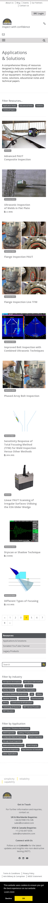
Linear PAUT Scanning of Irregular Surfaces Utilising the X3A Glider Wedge (20, 503)
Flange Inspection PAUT (18, 256)
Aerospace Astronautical (33, 682)
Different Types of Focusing (21, 602)
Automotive (24, 698)
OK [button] (23, 898)
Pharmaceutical (37, 698)
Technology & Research (11, 707)
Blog (18, 3)
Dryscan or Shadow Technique (22, 554)
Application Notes (9, 106)
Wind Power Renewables (26, 690)
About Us (10, 3)
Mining (5, 703)
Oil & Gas (28, 686)
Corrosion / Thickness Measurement (16, 728)
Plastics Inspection (35, 737)
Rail (32, 694)
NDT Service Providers (32, 707)
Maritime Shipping (9, 698)
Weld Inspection (9, 733)
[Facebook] (20, 858)
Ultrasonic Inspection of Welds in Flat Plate (17, 208)
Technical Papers (9, 110)
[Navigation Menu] (3, 40)
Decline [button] (8, 898)
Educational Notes (26, 106)
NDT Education (8, 711)
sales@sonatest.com (24, 823)
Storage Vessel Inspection (12, 741)
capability (9, 781)
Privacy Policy (28, 873)
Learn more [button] (9, 892)
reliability (24, 778)
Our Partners (37, 3)
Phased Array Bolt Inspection (21, 396)
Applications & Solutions (14, 640)
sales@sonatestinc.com (24, 833)
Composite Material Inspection (14, 737)
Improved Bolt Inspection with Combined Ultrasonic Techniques (24, 348)
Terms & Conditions (11, 873)
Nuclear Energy (8, 690)
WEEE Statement (35, 876)
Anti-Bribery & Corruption (14, 876)
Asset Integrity (32, 745)
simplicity (9, 778)
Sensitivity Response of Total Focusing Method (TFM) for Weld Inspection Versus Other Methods (20, 447)
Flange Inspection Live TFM (20, 302)
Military (39, 694)
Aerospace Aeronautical (12, 682)
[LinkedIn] (23, 858)
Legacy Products (11, 651)
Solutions (39, 106)
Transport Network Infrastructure (15, 694)
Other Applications (10, 754)
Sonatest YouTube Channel (16, 646)
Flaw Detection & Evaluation (32, 749)
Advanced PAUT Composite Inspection (17, 157)
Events (26, 3)
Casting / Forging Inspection (28, 733)
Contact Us (24, 5)
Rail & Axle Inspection (11, 749)
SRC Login (39, 13)
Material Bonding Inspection (13, 745)
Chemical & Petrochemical (12, 686)
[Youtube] (27, 858)
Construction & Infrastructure (21, 703)
